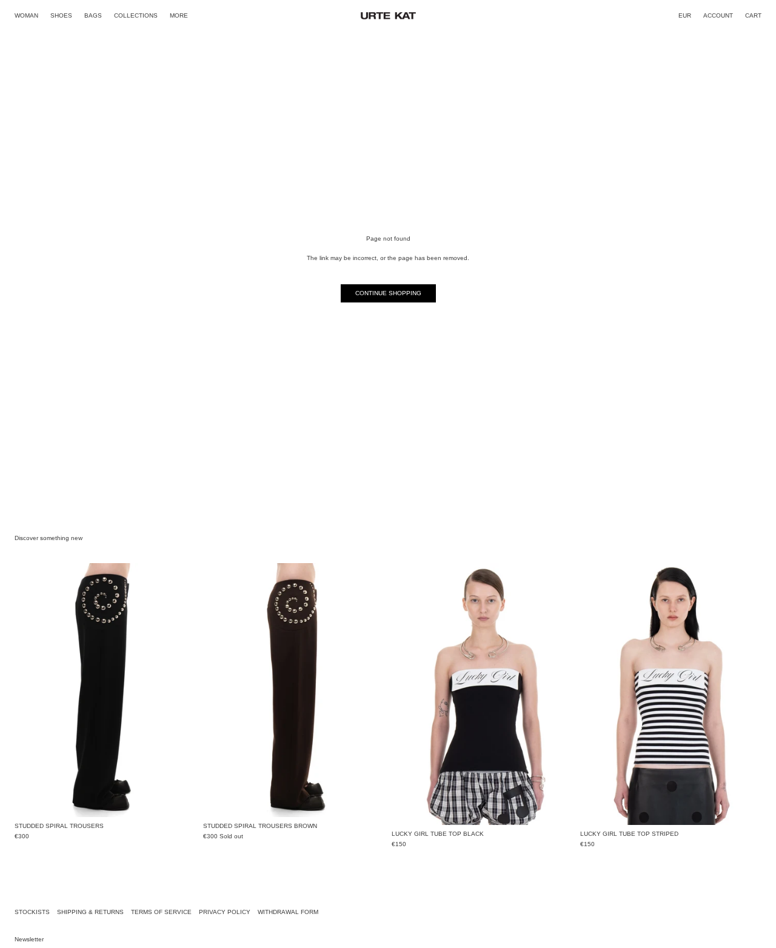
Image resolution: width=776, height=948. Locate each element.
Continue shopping (388, 293)
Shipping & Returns (90, 912)
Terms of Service (161, 912)
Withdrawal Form (288, 912)
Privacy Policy (224, 912)
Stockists (32, 912)
